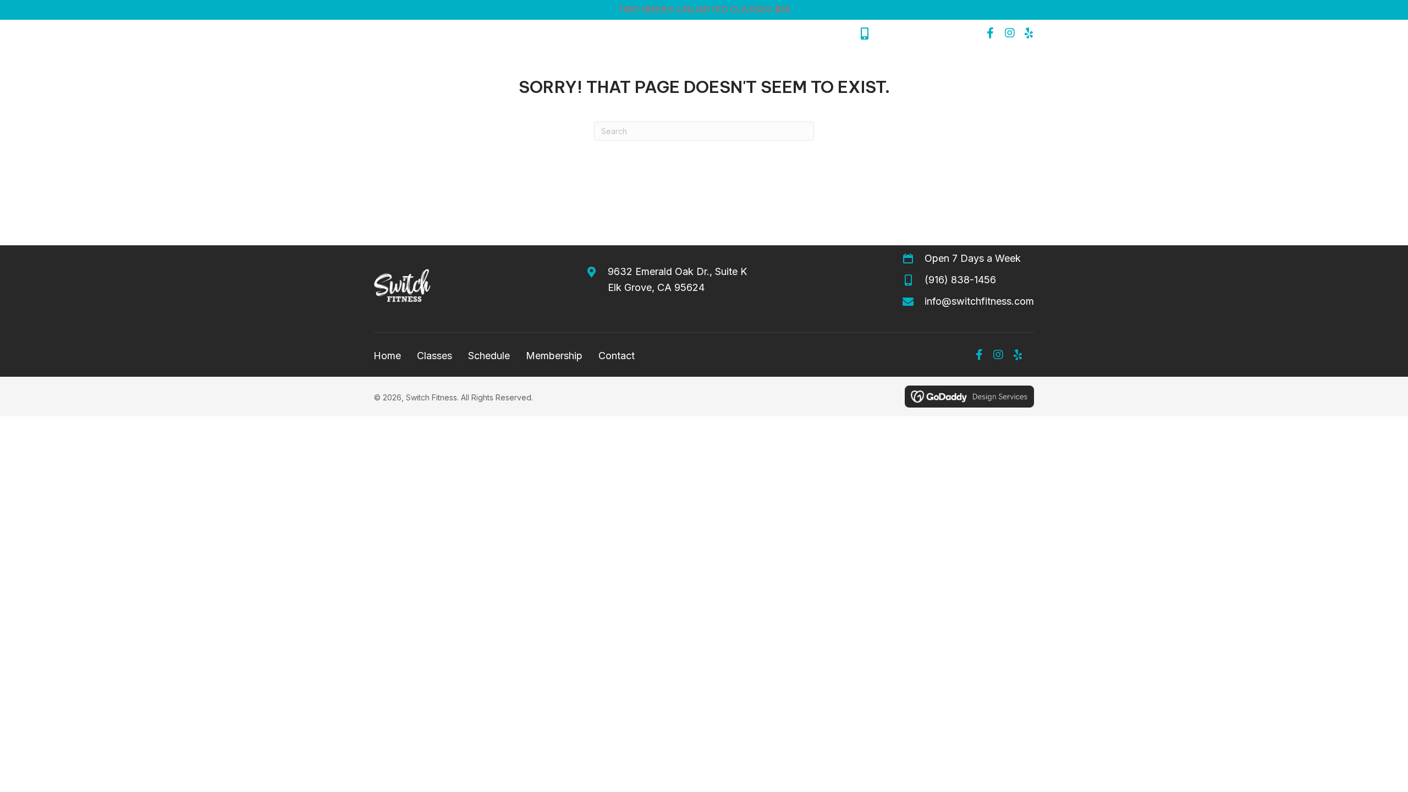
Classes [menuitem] (434, 355)
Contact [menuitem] (616, 355)
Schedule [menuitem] (489, 355)
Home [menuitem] (387, 355)
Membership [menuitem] (554, 355)
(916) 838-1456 (914, 33)
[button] (990, 33)
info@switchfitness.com (979, 301)
